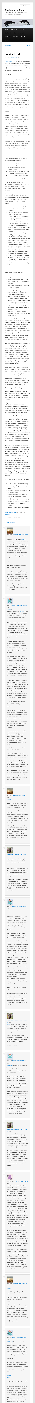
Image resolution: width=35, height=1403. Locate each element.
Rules (22, 29)
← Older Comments (10, 522)
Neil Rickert (10, 854)
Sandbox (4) (8, 33)
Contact (7, 40)
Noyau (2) (7, 36)
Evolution (19, 511)
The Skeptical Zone (14, 10)
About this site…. (15, 29)
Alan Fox (9, 609)
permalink (7, 514)
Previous (8, 45)
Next (28, 45)
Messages (15, 36)
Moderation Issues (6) (19, 33)
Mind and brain (12, 512)
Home (6, 29)
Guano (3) (22, 36)
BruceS (9, 799)
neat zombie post (10, 61)
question (23, 539)
